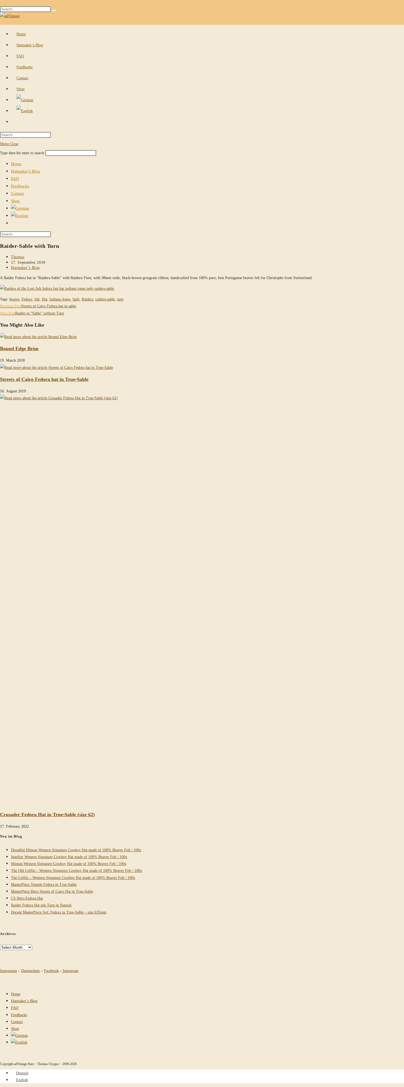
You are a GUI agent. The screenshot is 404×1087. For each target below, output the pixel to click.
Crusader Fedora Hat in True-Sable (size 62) (47, 814)
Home (16, 163)
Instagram (70, 970)
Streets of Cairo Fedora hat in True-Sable (44, 379)
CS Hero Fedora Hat (27, 898)
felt (37, 299)
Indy (76, 299)
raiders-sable (105, 299)
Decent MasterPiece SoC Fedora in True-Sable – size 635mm (58, 912)
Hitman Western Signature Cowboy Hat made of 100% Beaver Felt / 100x (68, 863)
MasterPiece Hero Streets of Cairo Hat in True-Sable (52, 891)
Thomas (17, 256)
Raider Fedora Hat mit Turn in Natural (41, 905)
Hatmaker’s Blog (25, 171)
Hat (44, 299)
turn (120, 299)
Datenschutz (30, 970)
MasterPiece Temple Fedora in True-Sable (44, 884)
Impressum (8, 970)
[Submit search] (54, 235)
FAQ (15, 178)
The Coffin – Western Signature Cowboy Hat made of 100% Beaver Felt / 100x (73, 877)
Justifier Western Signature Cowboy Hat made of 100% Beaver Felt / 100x (69, 856)
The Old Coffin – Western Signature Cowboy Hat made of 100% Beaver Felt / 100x (76, 870)
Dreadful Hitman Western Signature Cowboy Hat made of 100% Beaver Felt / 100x (76, 849)
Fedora (26, 299)
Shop (15, 200)
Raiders (87, 299)
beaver (14, 299)
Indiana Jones (59, 299)
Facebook (51, 970)
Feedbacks (20, 186)
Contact (17, 193)
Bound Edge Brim (19, 348)
